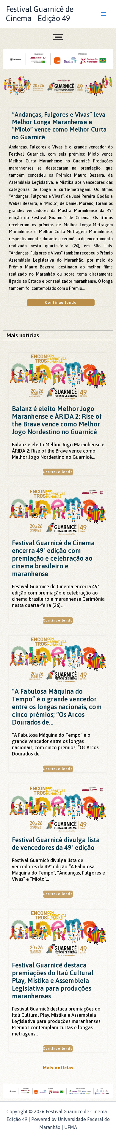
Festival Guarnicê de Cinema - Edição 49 (39, 14)
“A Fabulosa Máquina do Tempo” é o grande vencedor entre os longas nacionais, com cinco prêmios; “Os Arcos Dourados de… (57, 706)
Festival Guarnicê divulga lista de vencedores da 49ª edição (56, 843)
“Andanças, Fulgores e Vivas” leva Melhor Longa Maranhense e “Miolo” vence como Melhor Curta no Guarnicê (59, 125)
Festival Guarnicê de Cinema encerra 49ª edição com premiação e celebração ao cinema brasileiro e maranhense (53, 558)
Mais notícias (58, 1067)
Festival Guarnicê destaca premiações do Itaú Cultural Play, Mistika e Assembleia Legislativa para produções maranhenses (52, 980)
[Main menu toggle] (103, 13)
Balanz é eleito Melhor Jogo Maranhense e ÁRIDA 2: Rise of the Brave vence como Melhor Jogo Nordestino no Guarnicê (57, 420)
